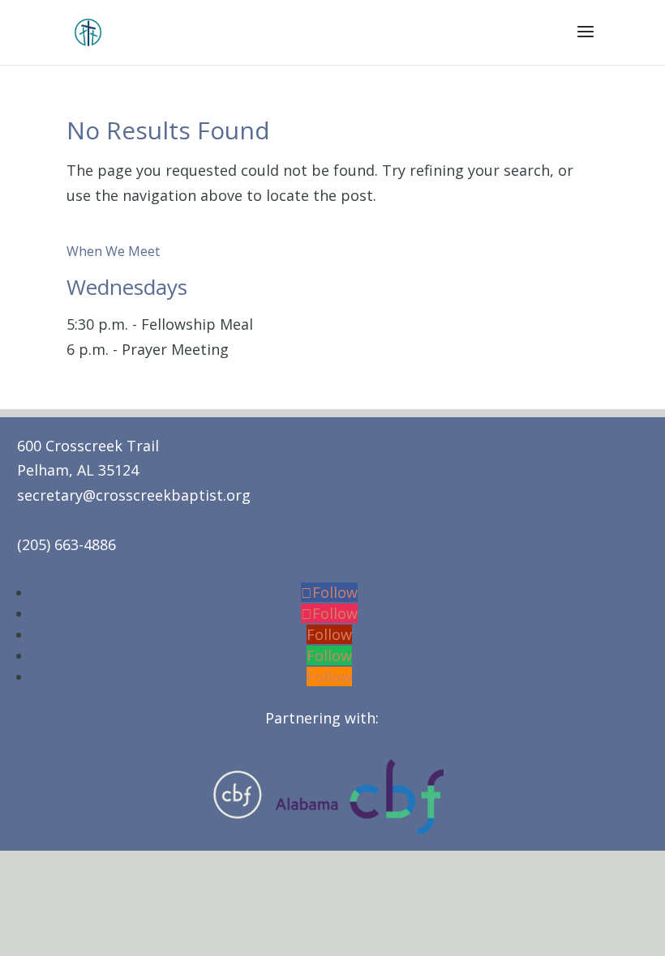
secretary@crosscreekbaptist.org (134, 495)
